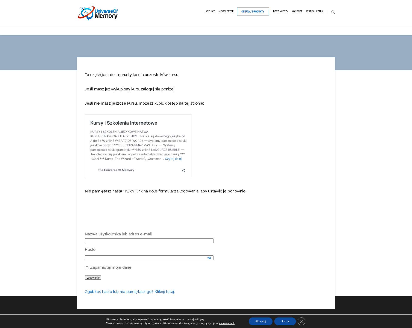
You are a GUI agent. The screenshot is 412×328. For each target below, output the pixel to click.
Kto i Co (210, 11)
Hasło (90, 249)
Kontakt (297, 11)
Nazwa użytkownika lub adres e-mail (118, 234)
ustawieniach (227, 323)
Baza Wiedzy (280, 11)
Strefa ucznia (314, 11)
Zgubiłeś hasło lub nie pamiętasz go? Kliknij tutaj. (130, 291)
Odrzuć (285, 321)
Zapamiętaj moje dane (110, 267)
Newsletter (226, 11)
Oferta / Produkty (252, 11)
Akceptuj (260, 321)
